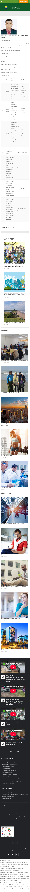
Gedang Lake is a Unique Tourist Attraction (14, 322)
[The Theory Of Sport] (14, 442)
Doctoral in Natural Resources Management (12, 778)
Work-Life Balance (5, 424)
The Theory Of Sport (6, 455)
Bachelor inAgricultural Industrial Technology (12, 781)
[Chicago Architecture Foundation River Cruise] (14, 510)
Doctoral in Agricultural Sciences (9, 774)
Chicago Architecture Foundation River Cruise (12, 523)
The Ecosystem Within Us (7, 650)
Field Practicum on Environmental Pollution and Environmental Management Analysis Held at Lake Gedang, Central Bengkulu (14, 265)
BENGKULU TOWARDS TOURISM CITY (10, 392)
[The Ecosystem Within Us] (14, 636)
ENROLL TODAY (15, 751)
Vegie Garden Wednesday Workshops (10, 618)
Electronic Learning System (8, 796)
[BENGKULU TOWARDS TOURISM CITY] (14, 379)
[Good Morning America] (14, 541)
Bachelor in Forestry (6, 768)
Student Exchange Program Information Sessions (13, 586)
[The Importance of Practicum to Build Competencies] (14, 347)
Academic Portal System (7, 792)
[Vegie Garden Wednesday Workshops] (14, 605)
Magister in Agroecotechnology (9, 764)
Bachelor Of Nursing (6, 487)
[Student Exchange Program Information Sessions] (14, 573)
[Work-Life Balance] (14, 410)
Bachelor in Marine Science (8, 766)
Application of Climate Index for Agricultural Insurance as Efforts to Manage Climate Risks (15, 294)
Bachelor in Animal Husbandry (9, 770)
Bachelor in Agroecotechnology (9, 762)
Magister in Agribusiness (7, 776)
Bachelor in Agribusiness (7, 772)
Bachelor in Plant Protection (8, 783)
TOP (15, 842)
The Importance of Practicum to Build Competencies (14, 360)
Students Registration (7, 798)
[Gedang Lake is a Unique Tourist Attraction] (14, 311)
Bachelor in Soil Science (7, 780)
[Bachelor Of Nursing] (14, 474)
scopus (22, 35)
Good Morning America (7, 554)
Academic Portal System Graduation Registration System (15, 794)
